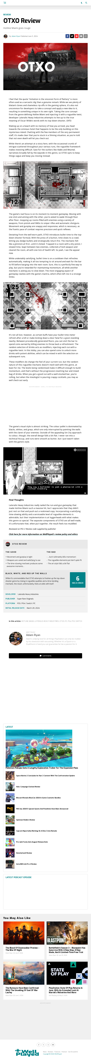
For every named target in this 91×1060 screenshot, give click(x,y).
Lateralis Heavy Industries (46, 621)
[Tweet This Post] (72, 36)
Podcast (64, 1052)
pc (66, 621)
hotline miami (27, 621)
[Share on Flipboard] (77, 36)
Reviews (50, 1052)
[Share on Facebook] (67, 36)
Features (57, 1052)
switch (79, 621)
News (45, 1052)
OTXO (62, 621)
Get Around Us (73, 1052)
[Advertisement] (45, 403)
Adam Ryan (16, 36)
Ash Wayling (53, 995)
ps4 (69, 621)
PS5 (73, 621)
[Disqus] (45, 687)
